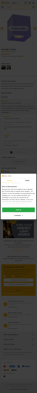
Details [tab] (27, 180)
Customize (17, 215)
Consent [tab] (9, 180)
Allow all (18, 210)
